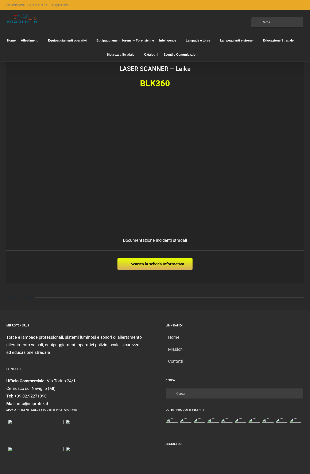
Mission (175, 349)
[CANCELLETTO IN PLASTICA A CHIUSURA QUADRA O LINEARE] (281, 424)
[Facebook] (168, 455)
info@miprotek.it (60, 5)
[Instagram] (176, 455)
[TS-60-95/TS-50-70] (199, 424)
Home (173, 337)
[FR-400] (185, 424)
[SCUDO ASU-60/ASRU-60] (240, 424)
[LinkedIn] (192, 455)
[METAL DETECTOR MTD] (172, 424)
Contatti (175, 361)
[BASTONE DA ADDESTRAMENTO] (254, 424)
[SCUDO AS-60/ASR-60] (226, 424)
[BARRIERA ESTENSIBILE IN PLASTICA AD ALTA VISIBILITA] (295, 424)
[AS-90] (267, 424)
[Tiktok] (184, 455)
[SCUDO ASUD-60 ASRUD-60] (213, 424)
